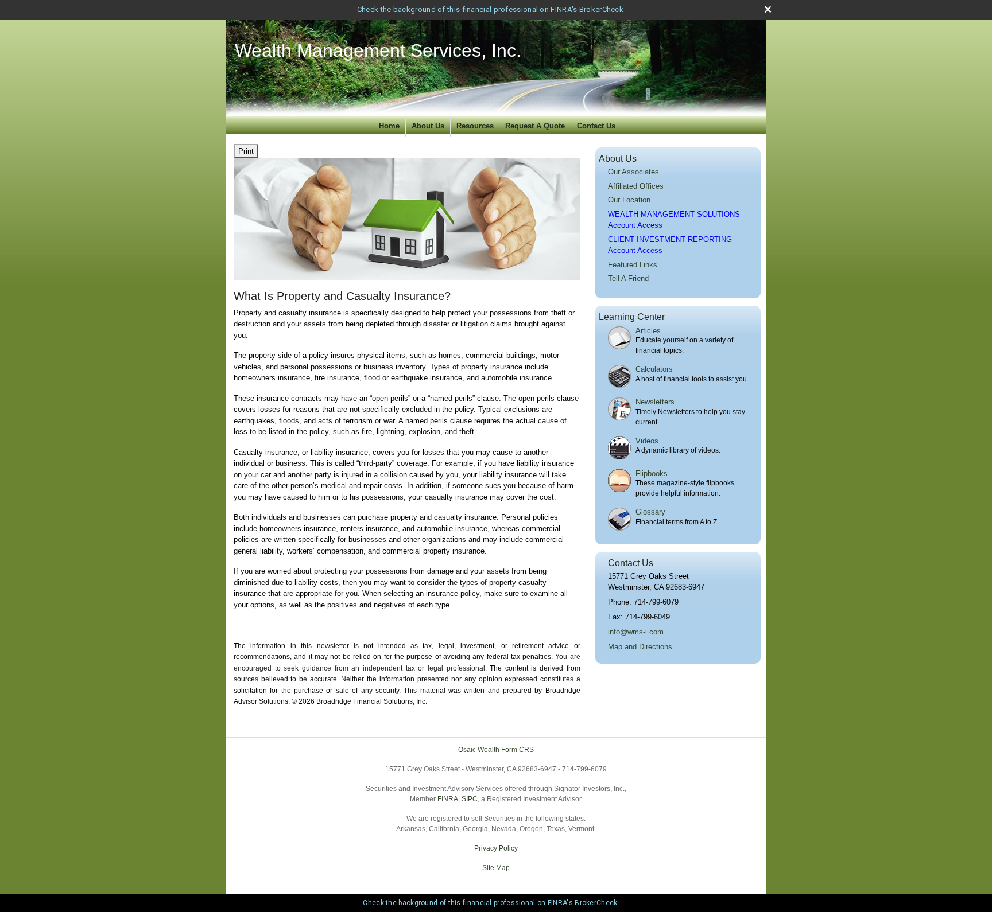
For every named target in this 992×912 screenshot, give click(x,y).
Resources (475, 126)
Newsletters (655, 401)
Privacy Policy (496, 848)
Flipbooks (652, 473)
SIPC (470, 799)
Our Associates (633, 171)
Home (389, 126)
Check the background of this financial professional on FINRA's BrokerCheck (490, 9)
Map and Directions (640, 646)
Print (246, 151)
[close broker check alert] (768, 9)
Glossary (650, 512)
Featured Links (632, 264)
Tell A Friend (628, 278)
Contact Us (596, 126)
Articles (648, 330)
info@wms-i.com (636, 632)
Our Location (629, 200)
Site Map (496, 868)
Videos (647, 440)
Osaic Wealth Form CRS (496, 750)
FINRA (447, 799)
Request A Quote (535, 126)
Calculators (654, 369)
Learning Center (632, 317)
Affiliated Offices (636, 186)
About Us (428, 126)
